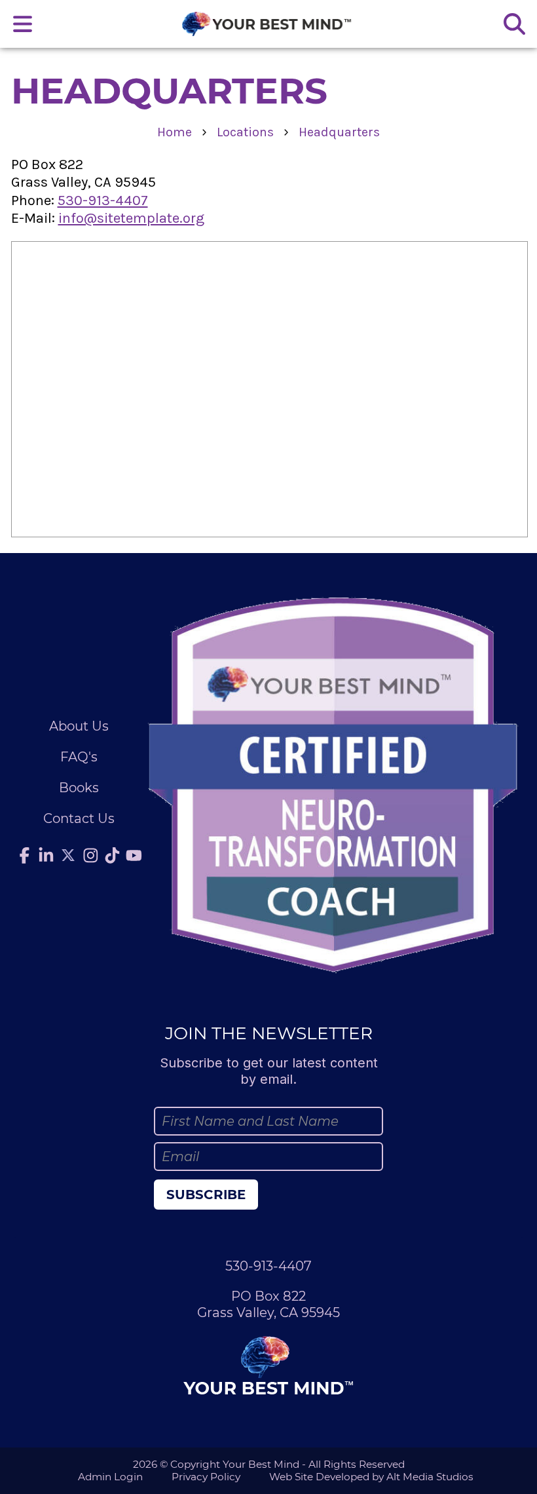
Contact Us (79, 818)
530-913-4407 (103, 200)
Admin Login (110, 1476)
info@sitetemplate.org (131, 218)
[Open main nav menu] (22, 24)
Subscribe (206, 1194)
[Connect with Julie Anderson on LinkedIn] (45, 855)
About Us (79, 726)
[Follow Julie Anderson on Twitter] (68, 855)
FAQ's (79, 757)
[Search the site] (514, 24)
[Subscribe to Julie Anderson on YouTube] (134, 855)
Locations (245, 132)
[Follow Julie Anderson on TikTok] (112, 855)
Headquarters (339, 132)
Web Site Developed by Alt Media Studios (371, 1476)
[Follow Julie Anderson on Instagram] (91, 855)
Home (174, 132)
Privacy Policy (206, 1476)
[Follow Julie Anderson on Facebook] (24, 855)
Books (79, 787)
